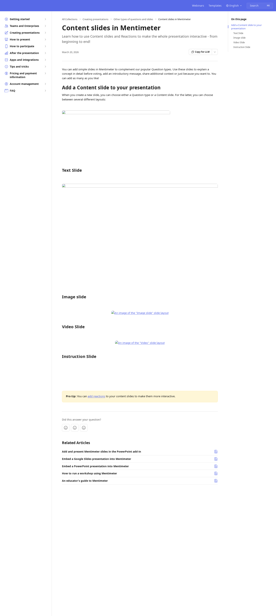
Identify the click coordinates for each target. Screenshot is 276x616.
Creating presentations (95, 19)
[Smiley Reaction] (83, 427)
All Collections (69, 19)
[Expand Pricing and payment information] (45, 73)
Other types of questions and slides (133, 19)
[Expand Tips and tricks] (45, 66)
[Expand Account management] (45, 84)
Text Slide (238, 33)
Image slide (239, 37)
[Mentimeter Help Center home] (4, 6)
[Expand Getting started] (45, 19)
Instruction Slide (241, 47)
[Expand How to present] (45, 39)
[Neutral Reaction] (74, 427)
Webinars (198, 5)
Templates (215, 5)
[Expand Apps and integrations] (45, 59)
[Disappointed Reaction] (65, 427)
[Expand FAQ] (45, 90)
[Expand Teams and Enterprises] (45, 26)
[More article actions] (215, 52)
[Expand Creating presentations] (45, 32)
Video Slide (239, 42)
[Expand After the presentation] (45, 53)
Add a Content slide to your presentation (246, 26)
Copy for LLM (202, 51)
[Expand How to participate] (45, 46)
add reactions (96, 396)
